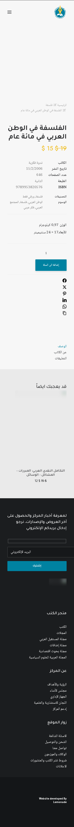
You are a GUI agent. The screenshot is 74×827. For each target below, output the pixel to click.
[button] (9, 12)
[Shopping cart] (21, 12)
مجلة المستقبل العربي (53, 639)
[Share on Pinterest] (64, 295)
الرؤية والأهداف (57, 685)
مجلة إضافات (58, 645)
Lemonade (60, 802)
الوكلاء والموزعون (55, 754)
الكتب (63, 627)
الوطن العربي (35, 202)
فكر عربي (29, 207)
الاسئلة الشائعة (58, 736)
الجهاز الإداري (58, 697)
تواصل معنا (59, 748)
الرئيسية (62, 105)
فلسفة (49, 105)
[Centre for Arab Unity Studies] (60, 12)
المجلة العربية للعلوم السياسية (48, 658)
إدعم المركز (60, 709)
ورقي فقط (28, 196)
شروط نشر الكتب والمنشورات (48, 761)
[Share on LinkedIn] (64, 301)
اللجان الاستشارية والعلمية (50, 703)
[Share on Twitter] (64, 288)
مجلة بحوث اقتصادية (53, 651)
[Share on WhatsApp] (64, 308)
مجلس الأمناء (58, 691)
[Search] (28, 12)
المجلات (62, 633)
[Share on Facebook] (64, 282)
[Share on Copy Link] (64, 314)
